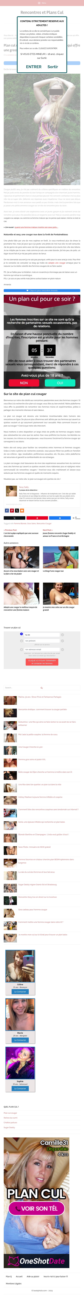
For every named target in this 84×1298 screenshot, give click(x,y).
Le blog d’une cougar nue (53, 571)
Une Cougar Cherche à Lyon (30, 747)
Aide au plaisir (33, 1276)
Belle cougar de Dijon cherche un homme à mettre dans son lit (45, 772)
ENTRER (33, 66)
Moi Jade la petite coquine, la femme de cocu (37, 734)
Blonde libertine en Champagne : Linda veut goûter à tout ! (43, 834)
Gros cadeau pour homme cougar (32, 909)
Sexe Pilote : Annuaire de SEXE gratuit (34, 847)
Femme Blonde (20, 524)
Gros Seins (31, 524)
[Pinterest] (12, 511)
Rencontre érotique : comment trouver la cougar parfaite (42, 709)
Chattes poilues (10, 1122)
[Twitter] (17, 511)
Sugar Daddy (9, 1127)
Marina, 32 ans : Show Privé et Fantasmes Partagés (39, 697)
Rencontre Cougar (44, 524)
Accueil (19, 1276)
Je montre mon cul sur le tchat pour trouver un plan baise (42, 935)
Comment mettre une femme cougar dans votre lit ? (40, 922)
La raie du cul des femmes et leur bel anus (36, 872)
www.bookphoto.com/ (14, 504)
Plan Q (9, 1276)
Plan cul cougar (10, 1113)
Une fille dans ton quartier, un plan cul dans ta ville (39, 784)
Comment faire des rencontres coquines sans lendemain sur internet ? (48, 809)
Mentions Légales (13, 1283)
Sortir (53, 66)
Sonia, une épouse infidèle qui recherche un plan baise (41, 822)
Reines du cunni (10, 1118)
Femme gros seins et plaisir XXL (32, 759)
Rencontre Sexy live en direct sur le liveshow (37, 897)
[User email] (22, 511)
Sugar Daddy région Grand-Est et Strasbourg (37, 884)
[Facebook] (7, 511)
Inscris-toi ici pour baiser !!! (56, 1276)
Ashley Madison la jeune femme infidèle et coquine (40, 797)
